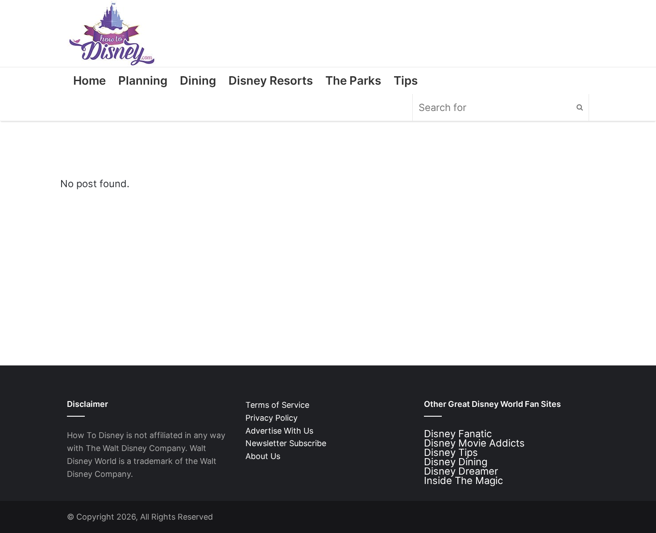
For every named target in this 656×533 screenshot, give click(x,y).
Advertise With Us (279, 430)
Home (89, 80)
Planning (142, 80)
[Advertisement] (328, 261)
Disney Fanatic (458, 433)
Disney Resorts (270, 80)
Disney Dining (455, 461)
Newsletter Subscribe (285, 443)
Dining (198, 80)
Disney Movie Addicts (474, 443)
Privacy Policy (271, 417)
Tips (406, 80)
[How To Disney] (112, 33)
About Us (262, 456)
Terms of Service (277, 405)
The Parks (353, 80)
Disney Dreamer (461, 471)
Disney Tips (451, 452)
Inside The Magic (463, 480)
